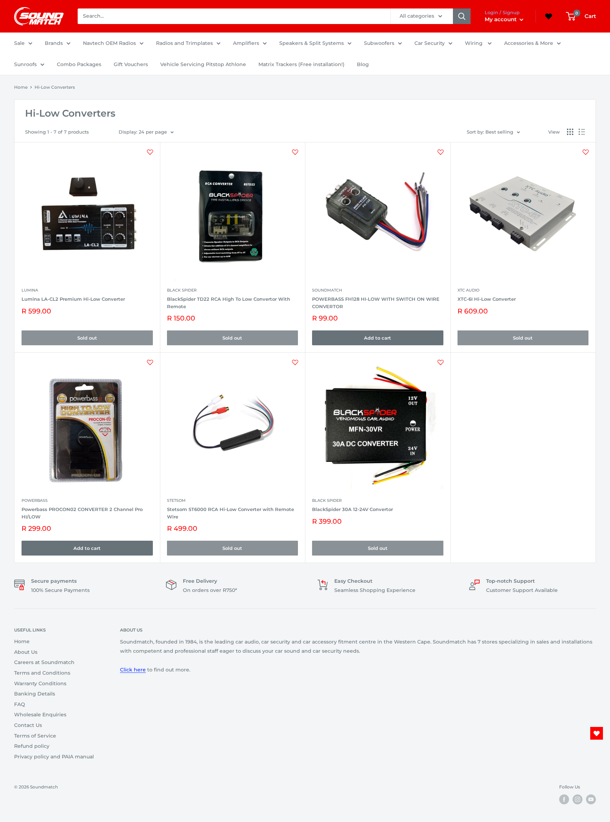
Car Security (429, 43)
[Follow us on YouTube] (591, 799)
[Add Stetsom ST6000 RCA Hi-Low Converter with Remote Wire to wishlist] (295, 362)
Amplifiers (246, 43)
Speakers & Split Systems (311, 43)
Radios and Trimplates (184, 43)
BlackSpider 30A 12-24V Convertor (352, 509)
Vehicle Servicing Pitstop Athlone (203, 64)
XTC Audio (468, 290)
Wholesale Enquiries (40, 714)
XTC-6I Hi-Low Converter (487, 299)
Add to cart (377, 338)
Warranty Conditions (40, 683)
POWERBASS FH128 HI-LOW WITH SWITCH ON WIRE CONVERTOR (375, 302)
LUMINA (30, 290)
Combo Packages (79, 64)
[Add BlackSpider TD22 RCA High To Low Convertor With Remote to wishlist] (295, 152)
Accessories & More (528, 43)
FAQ (19, 704)
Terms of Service (35, 736)
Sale (19, 43)
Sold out (87, 338)
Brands (54, 43)
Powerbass (35, 500)
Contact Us (28, 725)
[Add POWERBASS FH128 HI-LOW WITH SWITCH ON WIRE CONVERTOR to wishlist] (440, 152)
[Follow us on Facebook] (564, 799)
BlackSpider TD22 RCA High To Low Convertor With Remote (228, 302)
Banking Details (34, 694)
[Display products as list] (582, 132)
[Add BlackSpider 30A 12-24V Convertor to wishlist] (440, 362)
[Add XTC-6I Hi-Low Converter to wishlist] (585, 152)
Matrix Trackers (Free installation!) (301, 64)
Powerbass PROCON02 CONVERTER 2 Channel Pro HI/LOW (82, 512)
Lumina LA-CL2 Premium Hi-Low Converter (73, 299)
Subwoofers (379, 43)
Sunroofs (25, 64)
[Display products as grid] (570, 132)
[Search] (462, 16)
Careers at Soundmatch (44, 662)
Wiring (474, 43)
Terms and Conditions (42, 673)
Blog (363, 64)
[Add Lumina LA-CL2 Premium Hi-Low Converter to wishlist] (150, 152)
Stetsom (176, 500)
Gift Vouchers (131, 64)
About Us (25, 652)
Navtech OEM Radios (109, 43)
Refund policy (31, 746)
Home (21, 87)
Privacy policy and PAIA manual (54, 756)
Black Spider (182, 290)
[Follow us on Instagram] (577, 799)
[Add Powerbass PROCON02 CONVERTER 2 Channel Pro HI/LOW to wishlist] (150, 362)
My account (501, 19)
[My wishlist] (548, 16)
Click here (133, 670)
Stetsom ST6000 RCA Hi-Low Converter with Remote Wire (230, 512)
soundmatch (327, 290)
